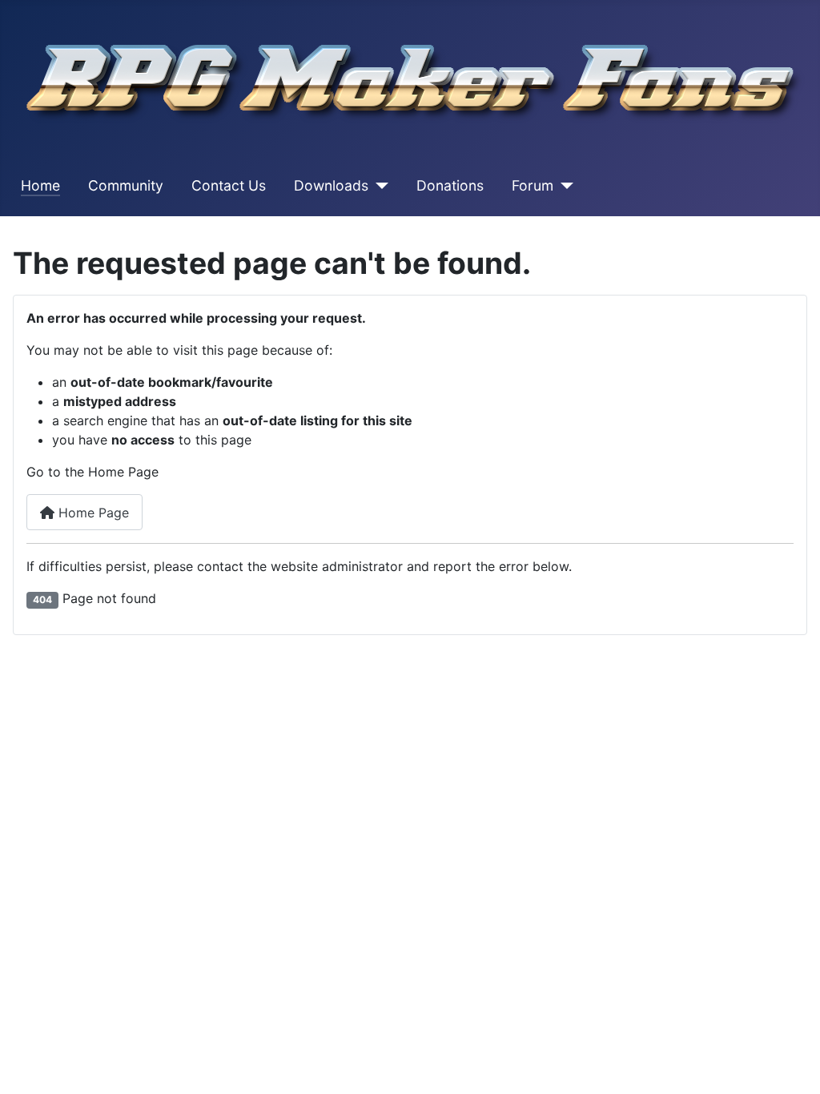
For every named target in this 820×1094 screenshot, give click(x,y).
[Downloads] (378, 185)
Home (40, 185)
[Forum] (563, 185)
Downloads (331, 185)
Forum (532, 185)
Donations (450, 185)
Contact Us (228, 185)
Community (125, 185)
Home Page (91, 513)
